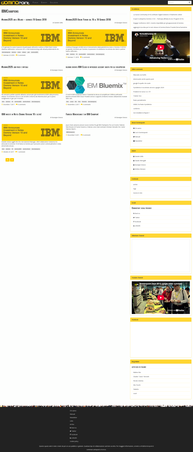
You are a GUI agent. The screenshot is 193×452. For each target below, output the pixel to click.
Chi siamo (137, 128)
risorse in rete (137, 193)
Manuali (137, 137)
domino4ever (90, 54)
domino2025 (34, 52)
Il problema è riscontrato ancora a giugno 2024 (148, 87)
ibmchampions (6, 52)
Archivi (72, 424)
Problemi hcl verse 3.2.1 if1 (142, 92)
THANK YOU (137, 96)
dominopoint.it (15, 2)
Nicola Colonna (138, 381)
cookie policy (74, 441)
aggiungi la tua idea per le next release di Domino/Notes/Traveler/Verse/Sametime (160, 27)
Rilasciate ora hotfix (139, 75)
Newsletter (138, 141)
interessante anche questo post (143, 79)
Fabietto (136, 389)
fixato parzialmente (139, 100)
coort (135, 393)
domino (14, 52)
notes (19, 52)
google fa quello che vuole (141, 83)
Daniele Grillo (138, 156)
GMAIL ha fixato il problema (142, 104)
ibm (67, 54)
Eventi (43, 2)
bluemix (84, 101)
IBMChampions (70, 132)
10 (76, 54)
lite (76, 101)
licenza (103, 449)
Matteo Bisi (137, 372)
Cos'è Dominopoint (141, 132)
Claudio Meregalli (140, 161)
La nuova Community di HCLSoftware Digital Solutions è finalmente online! (157, 15)
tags (134, 189)
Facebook (137, 222)
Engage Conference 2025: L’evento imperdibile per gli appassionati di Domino (158, 23)
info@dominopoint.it (147, 446)
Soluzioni (54, 2)
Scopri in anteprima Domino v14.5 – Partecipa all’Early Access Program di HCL (158, 19)
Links (71, 421)
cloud (71, 101)
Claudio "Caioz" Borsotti (141, 377)
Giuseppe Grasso (140, 165)
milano (24, 52)
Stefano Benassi (139, 169)
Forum (35, 2)
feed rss (137, 213)
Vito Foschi (136, 385)
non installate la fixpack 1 (141, 113)
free (79, 101)
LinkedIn (137, 226)
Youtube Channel (137, 278)
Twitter (137, 217)
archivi (135, 184)
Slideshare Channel (138, 236)
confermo (136, 109)
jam (29, 52)
